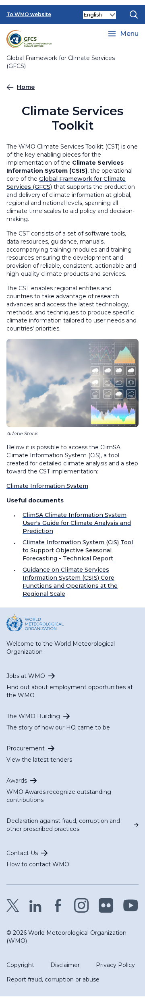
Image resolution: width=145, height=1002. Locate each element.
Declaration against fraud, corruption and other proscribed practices (63, 825)
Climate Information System (47, 486)
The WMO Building (33, 716)
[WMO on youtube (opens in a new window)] (130, 905)
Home (26, 87)
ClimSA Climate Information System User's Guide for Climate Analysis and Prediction (77, 523)
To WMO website (28, 14)
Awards (16, 780)
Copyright (20, 965)
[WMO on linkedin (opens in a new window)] (35, 905)
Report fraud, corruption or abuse (52, 979)
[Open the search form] (134, 14)
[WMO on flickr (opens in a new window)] (106, 905)
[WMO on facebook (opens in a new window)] (58, 905)
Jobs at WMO (25, 676)
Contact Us (22, 853)
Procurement (25, 748)
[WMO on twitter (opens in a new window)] (12, 905)
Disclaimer (65, 965)
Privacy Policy (115, 965)
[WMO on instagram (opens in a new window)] (81, 905)
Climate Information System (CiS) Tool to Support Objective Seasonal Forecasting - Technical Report (78, 550)
